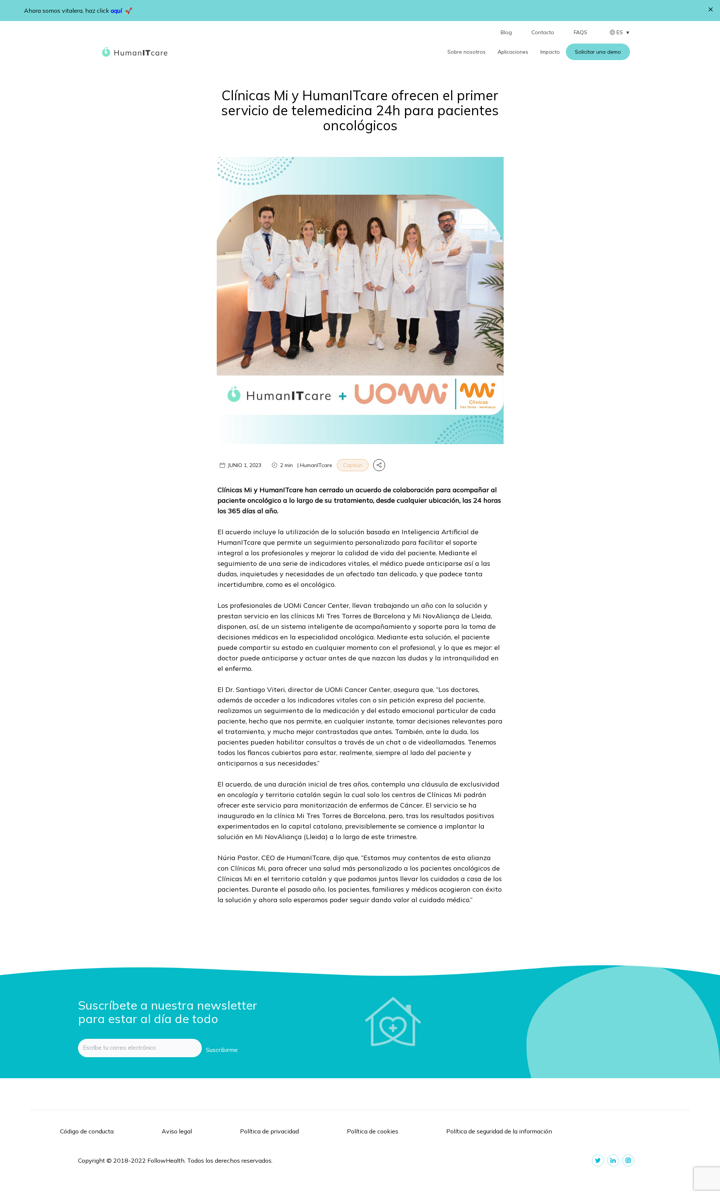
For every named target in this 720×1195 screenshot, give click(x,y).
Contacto (542, 32)
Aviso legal (177, 1131)
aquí (116, 10)
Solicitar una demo (598, 51)
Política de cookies (372, 1131)
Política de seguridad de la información (499, 1131)
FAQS (580, 32)
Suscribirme (222, 1049)
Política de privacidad (269, 1131)
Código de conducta (87, 1131)
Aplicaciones (513, 51)
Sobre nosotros (466, 51)
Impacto (550, 51)
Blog (506, 32)
